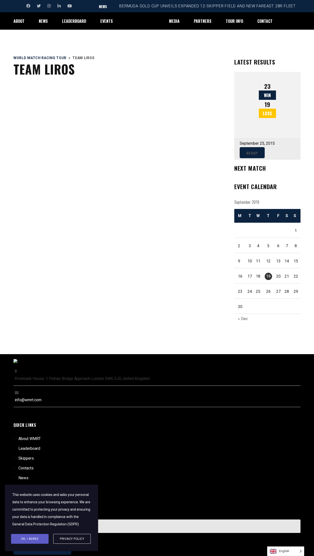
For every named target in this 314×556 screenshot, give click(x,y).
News (23, 478)
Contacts (26, 468)
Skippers (26, 458)
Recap (252, 152)
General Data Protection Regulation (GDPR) (45, 524)
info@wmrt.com (28, 400)
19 (268, 276)
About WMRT (29, 438)
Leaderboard (29, 448)
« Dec (243, 318)
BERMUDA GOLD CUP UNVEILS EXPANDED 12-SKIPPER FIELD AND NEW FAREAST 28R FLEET (207, 6)
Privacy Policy (72, 539)
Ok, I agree (30, 539)
